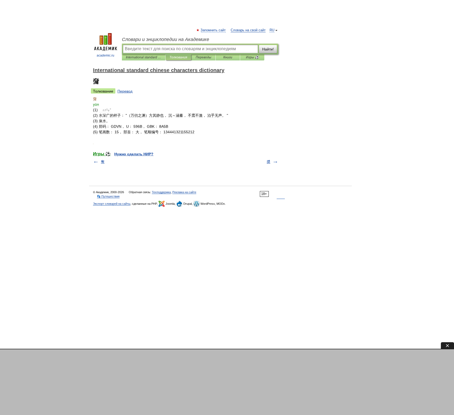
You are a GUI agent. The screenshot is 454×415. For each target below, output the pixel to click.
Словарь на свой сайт (248, 30)
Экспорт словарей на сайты (111, 203)
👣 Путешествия (108, 196)
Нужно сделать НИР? (133, 154)
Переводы (203, 57)
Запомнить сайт (213, 30)
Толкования (178, 57)
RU (272, 30)
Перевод (124, 91)
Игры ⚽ (252, 57)
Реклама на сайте (184, 192)
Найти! (268, 49)
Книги (227, 57)
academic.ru (105, 55)
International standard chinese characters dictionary (143, 57)
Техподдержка (161, 192)
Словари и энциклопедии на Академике (165, 39)
